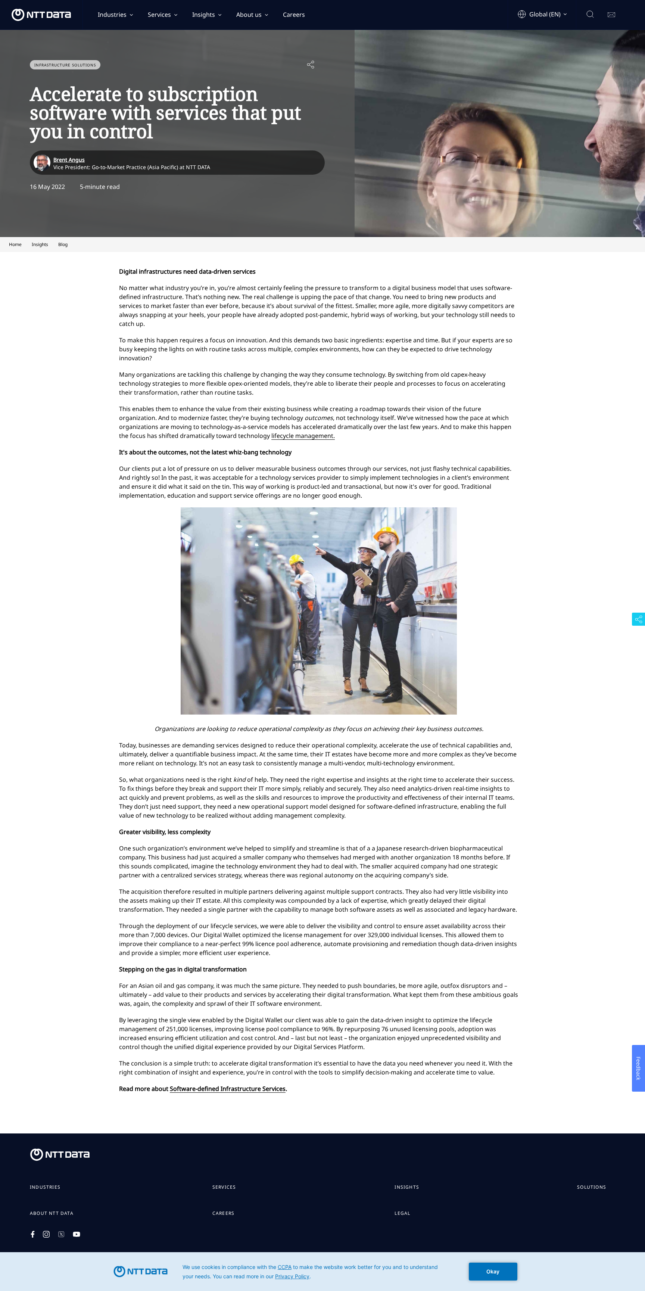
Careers (294, 14)
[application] (322, 1271)
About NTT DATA (52, 1213)
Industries (112, 14)
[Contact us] (611, 14)
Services (159, 14)
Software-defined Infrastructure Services (228, 1089)
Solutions (591, 1187)
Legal (402, 1213)
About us (249, 14)
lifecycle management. (303, 436)
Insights (203, 14)
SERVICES (224, 1187)
